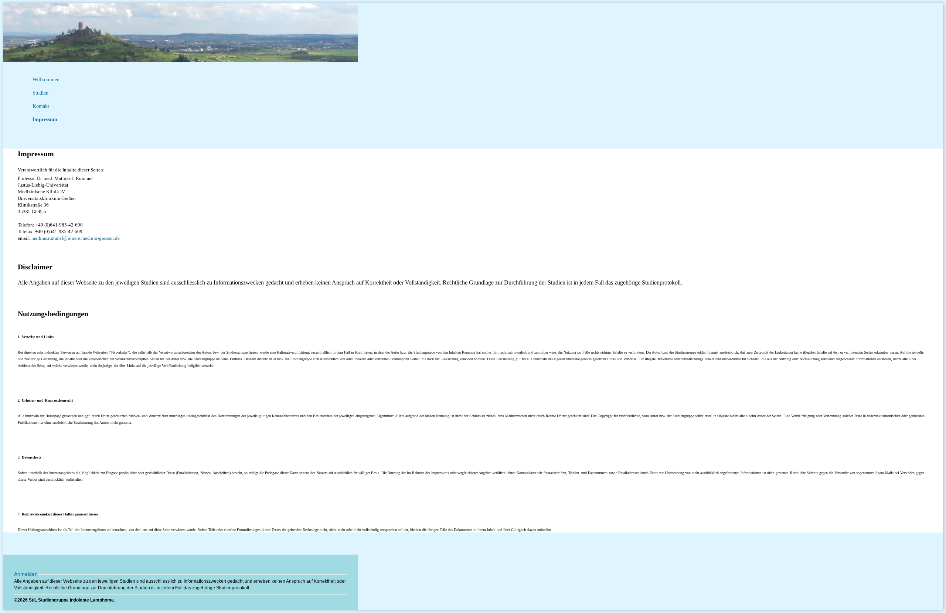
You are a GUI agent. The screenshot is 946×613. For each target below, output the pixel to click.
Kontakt (41, 106)
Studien (40, 93)
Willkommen (46, 79)
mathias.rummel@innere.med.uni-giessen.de (75, 238)
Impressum (45, 119)
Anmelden (26, 574)
